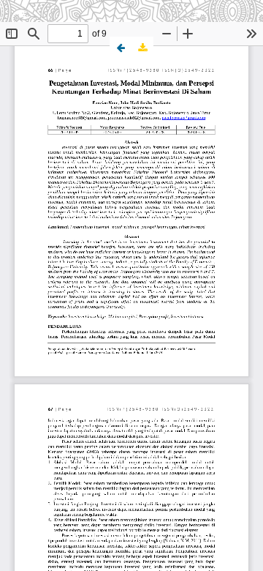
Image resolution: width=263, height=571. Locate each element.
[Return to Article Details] (121, 48)
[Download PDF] (142, 48)
